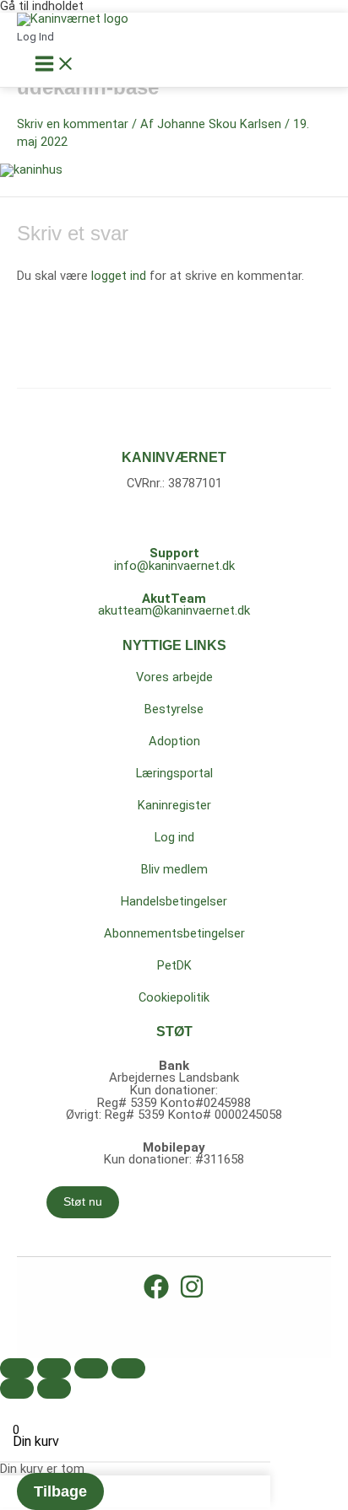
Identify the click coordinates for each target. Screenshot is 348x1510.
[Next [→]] (54, 1388)
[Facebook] (156, 1295)
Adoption (174, 741)
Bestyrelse (174, 709)
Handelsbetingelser (174, 901)
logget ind (118, 275)
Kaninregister (174, 805)
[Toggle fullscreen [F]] (91, 1368)
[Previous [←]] (17, 1388)
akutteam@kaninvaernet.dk (174, 610)
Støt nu (82, 1202)
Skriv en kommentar (72, 124)
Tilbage (60, 1491)
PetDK (174, 965)
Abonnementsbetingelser (174, 933)
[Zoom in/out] (128, 1368)
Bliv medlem (174, 869)
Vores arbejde (174, 677)
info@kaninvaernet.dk (174, 565)
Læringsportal (174, 773)
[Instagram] (191, 1295)
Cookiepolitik (174, 997)
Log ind (174, 837)
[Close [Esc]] (17, 1368)
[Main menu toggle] (55, 65)
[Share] (54, 1368)
